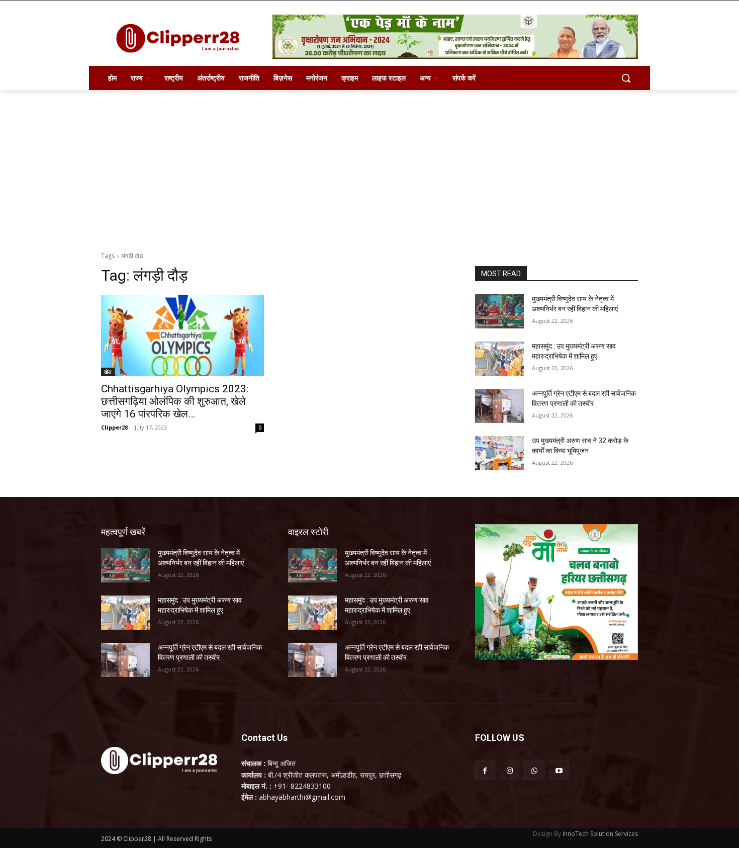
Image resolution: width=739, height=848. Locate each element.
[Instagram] (509, 770)
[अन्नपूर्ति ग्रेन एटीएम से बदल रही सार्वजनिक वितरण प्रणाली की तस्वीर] (499, 406)
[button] (626, 78)
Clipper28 (114, 427)
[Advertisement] (369, 165)
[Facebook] (485, 770)
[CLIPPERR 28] (181, 38)
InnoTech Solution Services (600, 833)
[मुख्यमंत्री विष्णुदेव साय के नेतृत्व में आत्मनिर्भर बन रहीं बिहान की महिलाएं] (499, 311)
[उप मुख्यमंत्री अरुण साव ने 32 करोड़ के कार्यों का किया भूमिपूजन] (499, 453)
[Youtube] (559, 770)
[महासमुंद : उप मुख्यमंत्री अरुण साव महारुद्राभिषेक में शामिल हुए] (499, 359)
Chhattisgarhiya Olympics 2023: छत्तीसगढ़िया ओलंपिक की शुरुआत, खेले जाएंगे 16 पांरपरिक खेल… (174, 401)
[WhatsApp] (534, 770)
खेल (108, 371)
